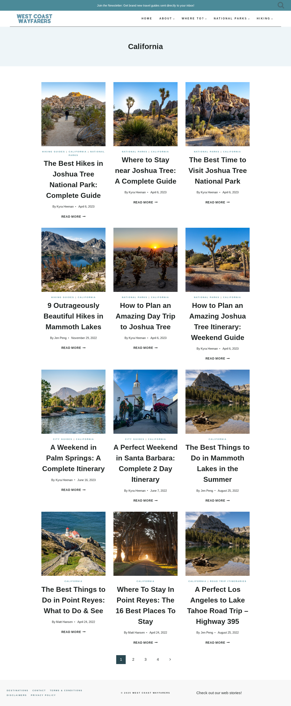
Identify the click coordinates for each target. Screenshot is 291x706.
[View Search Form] (281, 5)
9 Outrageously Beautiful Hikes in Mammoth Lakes (73, 316)
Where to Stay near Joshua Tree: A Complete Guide (145, 170)
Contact (39, 690)
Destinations (18, 690)
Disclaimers (17, 695)
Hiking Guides (53, 152)
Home (147, 18)
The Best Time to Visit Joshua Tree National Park (217, 170)
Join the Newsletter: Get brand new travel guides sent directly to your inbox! (145, 5)
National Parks (134, 152)
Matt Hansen (64, 621)
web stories (231, 693)
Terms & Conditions (66, 690)
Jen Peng (60, 338)
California (78, 152)
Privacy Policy (43, 695)
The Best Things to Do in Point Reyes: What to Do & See (73, 600)
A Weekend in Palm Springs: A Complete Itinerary (73, 458)
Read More (73, 216)
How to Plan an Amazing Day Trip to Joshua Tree (145, 316)
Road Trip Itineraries (228, 581)
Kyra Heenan (65, 206)
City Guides (62, 439)
